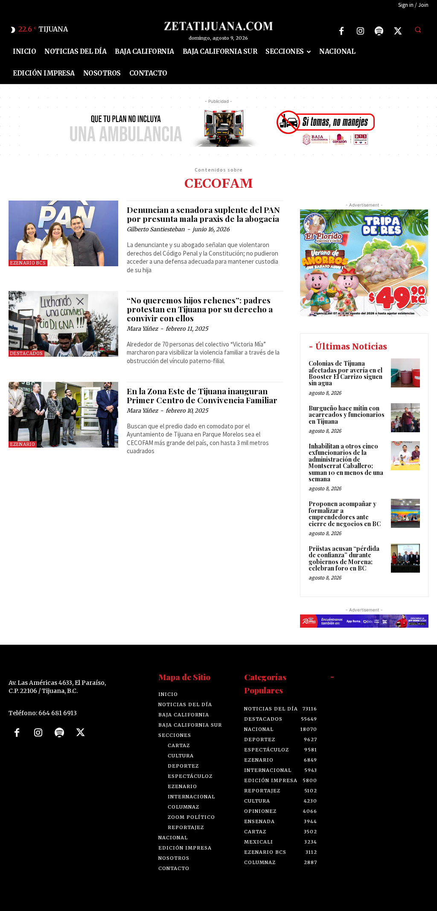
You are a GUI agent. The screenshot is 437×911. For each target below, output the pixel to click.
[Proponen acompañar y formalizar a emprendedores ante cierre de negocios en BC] (405, 513)
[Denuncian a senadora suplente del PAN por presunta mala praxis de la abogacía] (63, 233)
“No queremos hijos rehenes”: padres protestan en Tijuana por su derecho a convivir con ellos (200, 308)
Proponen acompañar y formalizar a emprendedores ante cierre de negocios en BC (345, 513)
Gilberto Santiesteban (156, 229)
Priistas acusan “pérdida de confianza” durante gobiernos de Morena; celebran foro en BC (344, 558)
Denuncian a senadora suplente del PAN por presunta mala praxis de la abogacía (203, 214)
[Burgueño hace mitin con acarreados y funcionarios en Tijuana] (405, 417)
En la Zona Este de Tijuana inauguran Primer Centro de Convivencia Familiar (202, 395)
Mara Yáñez (142, 328)
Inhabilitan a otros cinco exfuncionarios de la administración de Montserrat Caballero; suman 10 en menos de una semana (346, 462)
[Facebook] (341, 31)
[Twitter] (397, 31)
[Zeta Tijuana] (218, 26)
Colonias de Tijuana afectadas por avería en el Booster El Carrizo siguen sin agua (345, 373)
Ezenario (22, 444)
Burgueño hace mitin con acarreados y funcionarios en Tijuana (347, 414)
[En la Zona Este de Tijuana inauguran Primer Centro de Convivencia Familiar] (63, 415)
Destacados (26, 353)
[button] (417, 30)
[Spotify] (379, 31)
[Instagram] (360, 31)
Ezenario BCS (28, 263)
